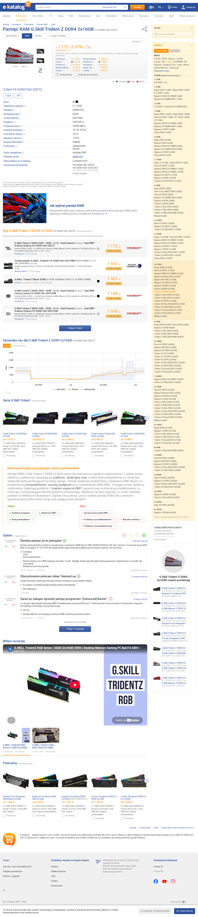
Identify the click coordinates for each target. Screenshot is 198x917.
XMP (18, 96)
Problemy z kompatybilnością (98, 526)
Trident (8, 96)
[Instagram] (173, 881)
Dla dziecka (111, 16)
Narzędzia (144, 16)
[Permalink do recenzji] (146, 541)
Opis (27, 36)
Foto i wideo (37, 16)
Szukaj (137, 7)
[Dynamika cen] (88, 47)
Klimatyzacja (85, 16)
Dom (98, 16)
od (9, 439)
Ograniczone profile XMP (96, 513)
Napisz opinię (20, 536)
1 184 (113, 293)
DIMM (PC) (78, 110)
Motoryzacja (128, 16)
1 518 (113, 311)
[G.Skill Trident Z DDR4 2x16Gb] (40, 51)
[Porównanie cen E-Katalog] (17, 7)
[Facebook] (156, 881)
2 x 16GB (77, 105)
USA (53, 876)
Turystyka (158, 16)
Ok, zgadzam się (184, 911)
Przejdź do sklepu (114, 250)
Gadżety (6, 16)
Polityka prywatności (12, 871)
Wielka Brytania (58, 871)
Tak (5, 546)
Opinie (38, 36)
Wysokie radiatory (132, 519)
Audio (60, 16)
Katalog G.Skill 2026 (10, 186)
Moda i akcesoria (187, 16)
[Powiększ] (19, 55)
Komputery (21, 16)
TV (50, 16)
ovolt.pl (17, 282)
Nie (13, 546)
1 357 (113, 278)
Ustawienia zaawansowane (155, 911)
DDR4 (76, 114)
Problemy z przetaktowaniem (98, 519)
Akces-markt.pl (20, 271)
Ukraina (54, 866)
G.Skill (53, 24)
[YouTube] (164, 881)
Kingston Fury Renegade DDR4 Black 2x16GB (14, 798)
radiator (76, 142)
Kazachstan (56, 885)
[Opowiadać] (113, 82)
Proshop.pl (19, 254)
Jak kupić (136, 41)
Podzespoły (28, 24)
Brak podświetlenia (21, 519)
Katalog (6, 24)
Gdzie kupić (12, 36)
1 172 (113, 246)
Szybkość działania (21, 513)
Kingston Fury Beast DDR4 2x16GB (75, 797)
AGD (71, 16)
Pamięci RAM (42, 24)
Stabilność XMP (49, 513)
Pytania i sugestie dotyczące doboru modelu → (172, 517)
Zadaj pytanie (59, 36)
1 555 (113, 263)
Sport (171, 16)
